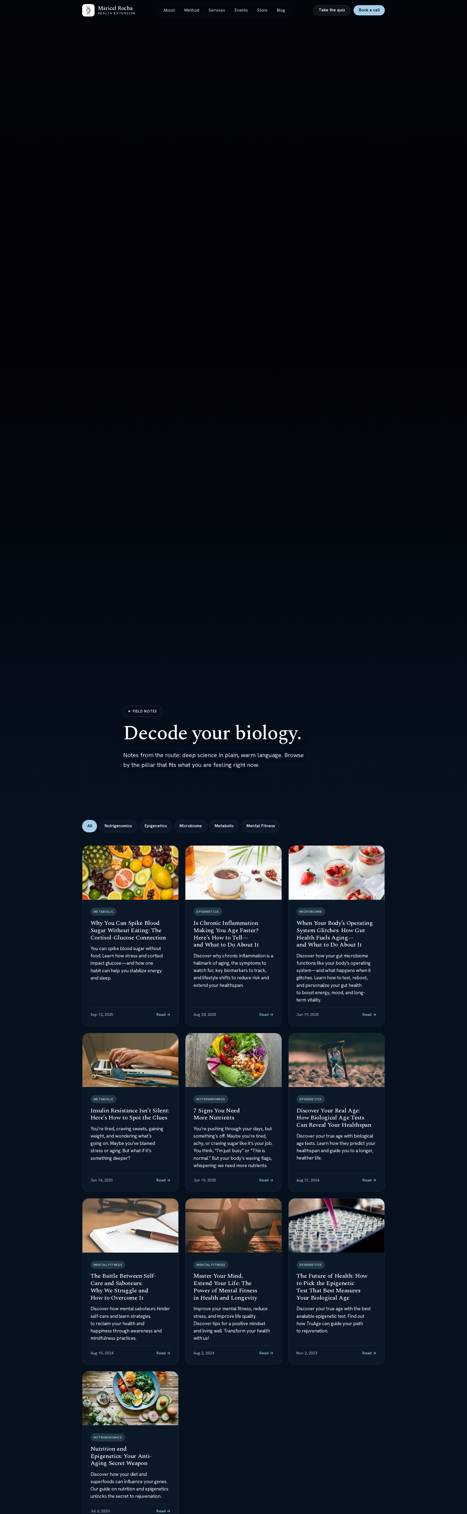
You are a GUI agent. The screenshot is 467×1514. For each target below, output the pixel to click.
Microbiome (190, 826)
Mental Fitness (260, 826)
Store (262, 10)
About (169, 10)
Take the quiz (332, 10)
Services (217, 10)
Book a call (369, 10)
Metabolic (224, 826)
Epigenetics (156, 826)
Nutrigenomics (118, 826)
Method (191, 10)
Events (241, 10)
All (89, 826)
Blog (281, 10)
